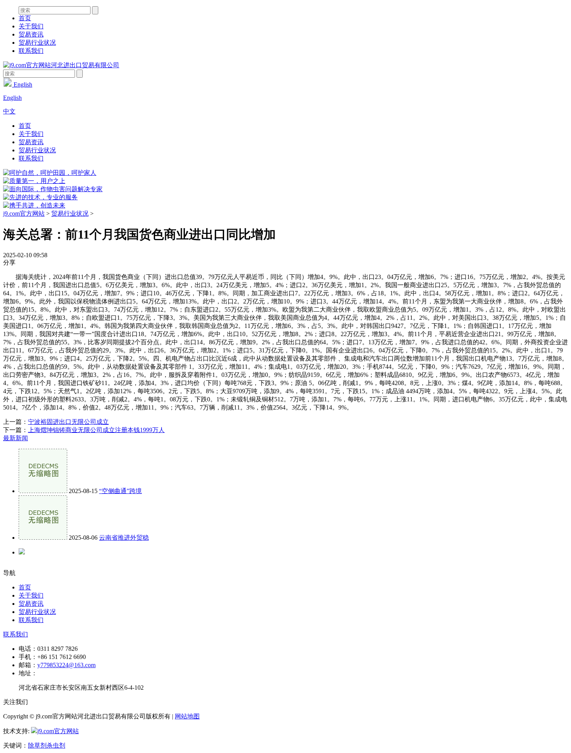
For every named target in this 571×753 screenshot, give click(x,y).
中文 (9, 111)
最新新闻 (15, 438)
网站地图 (187, 716)
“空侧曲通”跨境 (120, 491)
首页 (25, 18)
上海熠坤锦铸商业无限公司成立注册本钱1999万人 (96, 430)
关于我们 (31, 26)
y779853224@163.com (66, 665)
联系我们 (31, 50)
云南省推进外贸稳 (124, 537)
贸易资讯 (31, 34)
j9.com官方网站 (24, 213)
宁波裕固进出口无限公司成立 (68, 421)
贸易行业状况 (37, 42)
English (22, 84)
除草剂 (37, 745)
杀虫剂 (56, 745)
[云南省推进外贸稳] (43, 537)
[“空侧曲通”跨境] (43, 491)
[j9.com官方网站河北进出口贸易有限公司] (61, 65)
